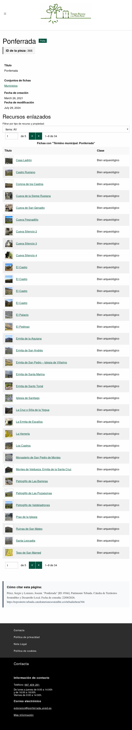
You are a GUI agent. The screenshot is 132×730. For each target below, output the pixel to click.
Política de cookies (25, 650)
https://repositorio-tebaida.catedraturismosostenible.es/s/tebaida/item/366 (46, 602)
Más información (24, 715)
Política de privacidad (27, 637)
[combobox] (66, 129)
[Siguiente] (39, 136)
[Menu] (5, 13)
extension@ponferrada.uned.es (33, 708)
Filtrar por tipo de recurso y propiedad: (24, 126)
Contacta (19, 630)
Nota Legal (20, 644)
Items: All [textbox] (11, 129)
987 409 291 (32, 684)
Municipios (11, 86)
